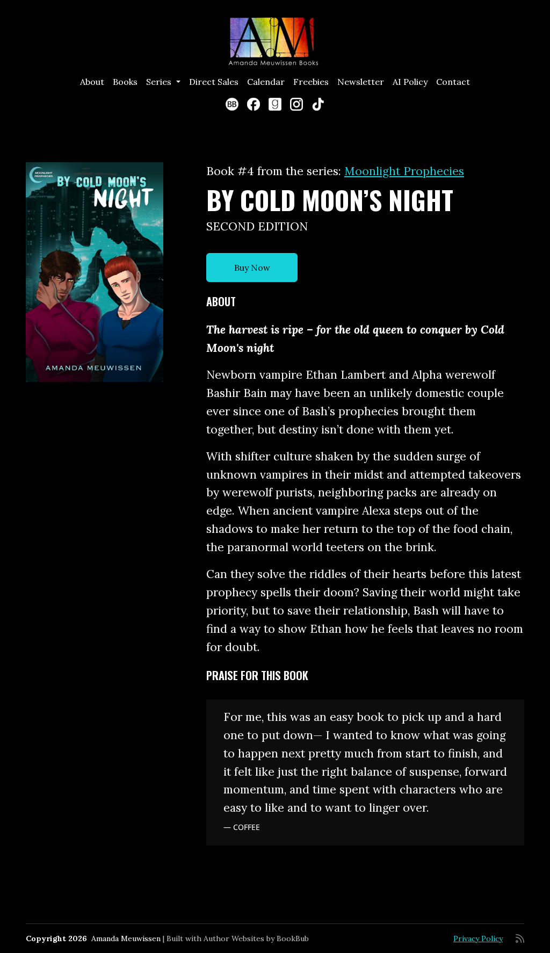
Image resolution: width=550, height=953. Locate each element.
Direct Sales (213, 81)
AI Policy (410, 81)
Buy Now (252, 267)
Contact (453, 81)
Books (125, 81)
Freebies (311, 81)
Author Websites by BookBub (256, 938)
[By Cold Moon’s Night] (94, 272)
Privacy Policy (478, 938)
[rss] (520, 938)
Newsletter (360, 81)
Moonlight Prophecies (404, 171)
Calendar (266, 81)
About (92, 81)
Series (159, 81)
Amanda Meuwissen (126, 938)
